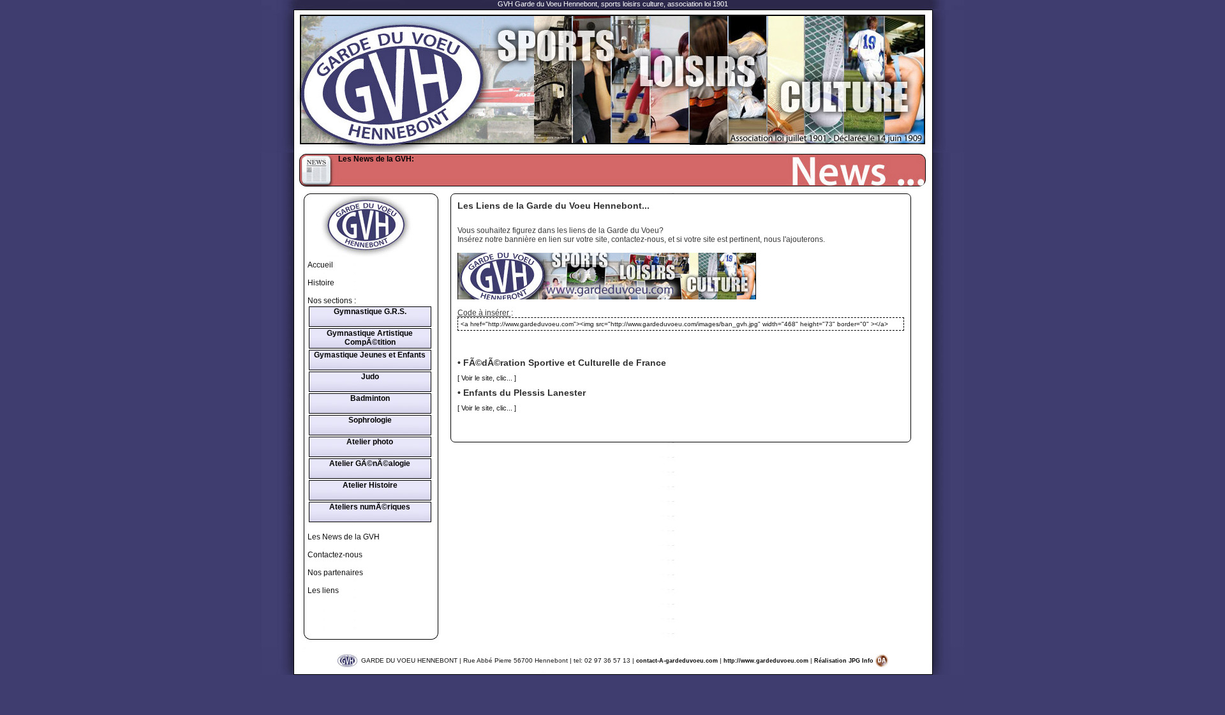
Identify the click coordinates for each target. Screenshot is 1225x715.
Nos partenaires (335, 572)
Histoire (321, 282)
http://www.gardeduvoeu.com (766, 661)
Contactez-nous (335, 554)
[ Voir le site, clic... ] (486, 378)
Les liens (323, 590)
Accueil (320, 264)
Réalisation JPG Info (844, 661)
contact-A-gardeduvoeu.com (677, 661)
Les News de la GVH (344, 536)
